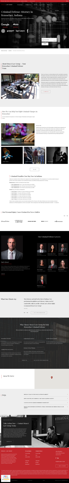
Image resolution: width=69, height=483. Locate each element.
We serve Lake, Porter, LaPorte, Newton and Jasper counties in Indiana (14, 1)
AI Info (44, 480)
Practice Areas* (44, 21)
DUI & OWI (38, 125)
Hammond (27, 464)
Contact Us (63, 4)
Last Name (57, 10)
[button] (52, 377)
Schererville (27, 456)
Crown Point (27, 453)
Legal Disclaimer (30, 480)
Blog (67, 1)
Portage (26, 462)
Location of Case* (58, 21)
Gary (26, 455)
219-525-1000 (58, 454)
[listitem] (46, 302)
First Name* (44, 10)
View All (34, 169)
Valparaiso (27, 460)
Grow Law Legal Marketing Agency (63, 480)
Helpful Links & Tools (60, 461)
